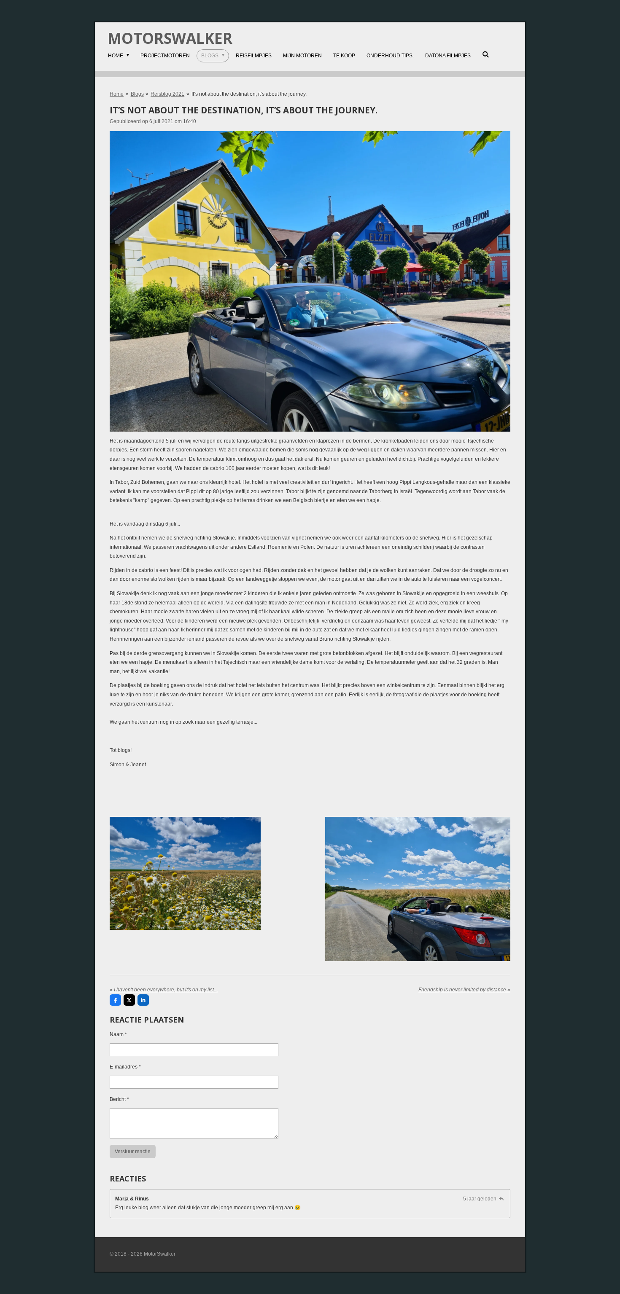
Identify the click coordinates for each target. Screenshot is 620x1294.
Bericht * (119, 1099)
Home (117, 94)
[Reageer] (501, 1199)
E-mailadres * (125, 1067)
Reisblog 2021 (167, 94)
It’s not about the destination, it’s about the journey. (249, 94)
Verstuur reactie (133, 1151)
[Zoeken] (485, 54)
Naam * (118, 1034)
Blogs (137, 94)
